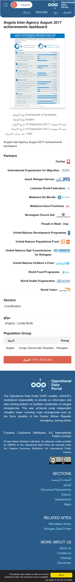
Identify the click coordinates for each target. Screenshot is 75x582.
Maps (67, 504)
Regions (42, 12)
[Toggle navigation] (6, 5)
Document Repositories (56, 489)
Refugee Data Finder (57, 529)
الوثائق (67, 484)
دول (56, 12)
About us (65, 548)
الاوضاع (67, 12)
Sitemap (65, 558)
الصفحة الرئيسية (61, 479)
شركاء (26, 12)
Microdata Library (60, 524)
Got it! (61, 575)
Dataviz (66, 494)
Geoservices (63, 499)
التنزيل (37, 360)
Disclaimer (64, 563)
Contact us (64, 553)
